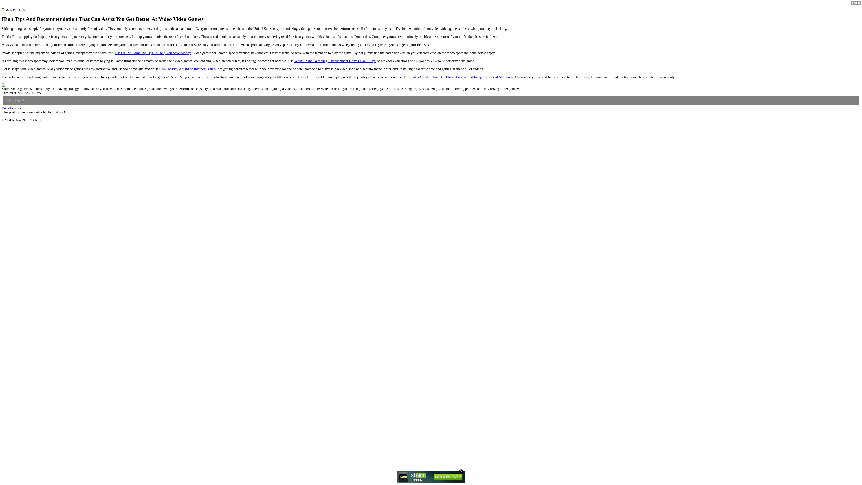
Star (18, 100)
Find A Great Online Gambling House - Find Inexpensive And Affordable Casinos (467, 77)
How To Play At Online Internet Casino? (188, 69)
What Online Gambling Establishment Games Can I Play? (335, 61)
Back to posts (11, 108)
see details (17, 9)
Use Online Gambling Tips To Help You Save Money (153, 53)
